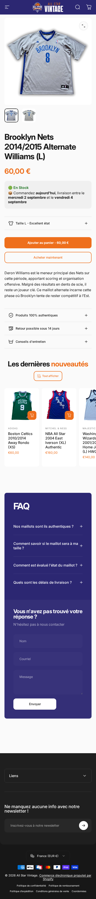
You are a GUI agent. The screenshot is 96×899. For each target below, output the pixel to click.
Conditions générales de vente (52, 891)
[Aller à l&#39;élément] (11, 115)
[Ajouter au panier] (31, 415)
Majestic (89, 428)
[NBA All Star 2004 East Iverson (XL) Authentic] (59, 405)
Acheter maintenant (48, 257)
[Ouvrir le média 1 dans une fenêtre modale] (83, 25)
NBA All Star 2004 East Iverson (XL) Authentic (55, 440)
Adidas (13, 428)
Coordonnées (79, 891)
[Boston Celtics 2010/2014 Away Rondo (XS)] (21, 405)
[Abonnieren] (83, 825)
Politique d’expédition (21, 891)
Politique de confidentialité (31, 885)
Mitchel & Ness (56, 428)
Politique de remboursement (64, 885)
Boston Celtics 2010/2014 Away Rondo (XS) (20, 440)
